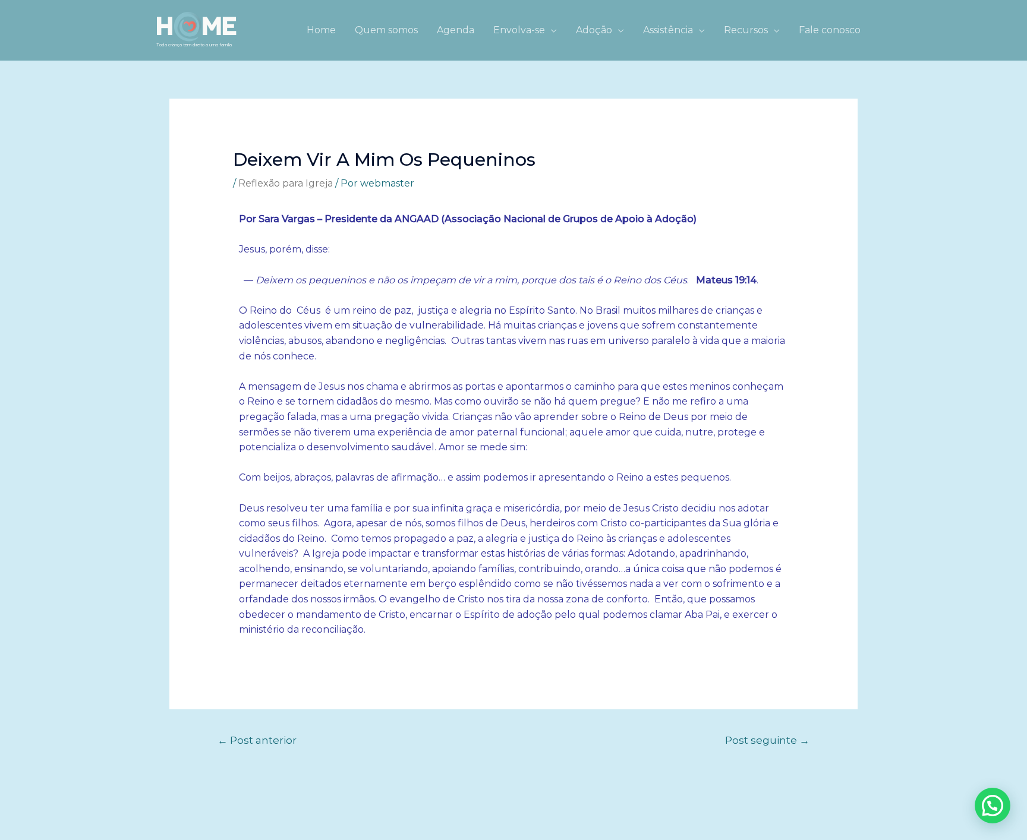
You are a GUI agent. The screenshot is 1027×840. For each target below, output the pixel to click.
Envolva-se (519, 30)
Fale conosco (830, 30)
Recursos (746, 30)
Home (321, 30)
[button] (992, 805)
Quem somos (386, 30)
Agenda (455, 30)
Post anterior (257, 740)
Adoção (594, 30)
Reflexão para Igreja (285, 183)
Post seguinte (767, 740)
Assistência (668, 30)
